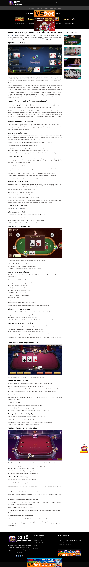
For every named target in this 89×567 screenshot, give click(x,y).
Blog (35, 545)
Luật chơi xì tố (38, 540)
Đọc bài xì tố (37, 538)
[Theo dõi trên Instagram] (18, 556)
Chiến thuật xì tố (38, 542)
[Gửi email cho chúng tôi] (23, 556)
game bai (35, 548)
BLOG (59, 8)
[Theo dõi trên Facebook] (16, 556)
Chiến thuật (53, 8)
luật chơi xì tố (17, 208)
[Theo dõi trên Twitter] (20, 556)
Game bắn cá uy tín (57, 23)
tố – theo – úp (49, 96)
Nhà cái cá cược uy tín (19, 23)
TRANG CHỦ (31, 8)
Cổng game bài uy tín (69, 23)
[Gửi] (57, 3)
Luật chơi (39, 8)
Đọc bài (46, 8)
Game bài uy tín (32, 23)
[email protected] (67, 544)
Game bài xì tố (12, 35)
